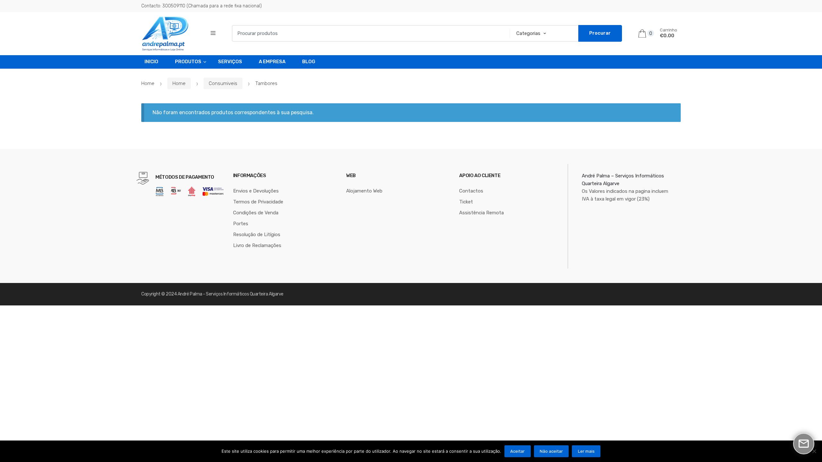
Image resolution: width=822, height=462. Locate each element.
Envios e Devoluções (256, 191)
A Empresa (272, 61)
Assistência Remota (481, 213)
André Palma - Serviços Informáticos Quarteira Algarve (231, 294)
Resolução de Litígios (256, 234)
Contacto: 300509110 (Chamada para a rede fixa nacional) (201, 6)
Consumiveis (223, 83)
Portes (240, 224)
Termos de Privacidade (258, 202)
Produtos (188, 61)
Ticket (466, 202)
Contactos (471, 191)
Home (147, 83)
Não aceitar (551, 451)
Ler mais (586, 451)
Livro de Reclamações (257, 245)
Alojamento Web (364, 191)
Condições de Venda (255, 213)
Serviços (230, 61)
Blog (308, 61)
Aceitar (517, 451)
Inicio (151, 61)
